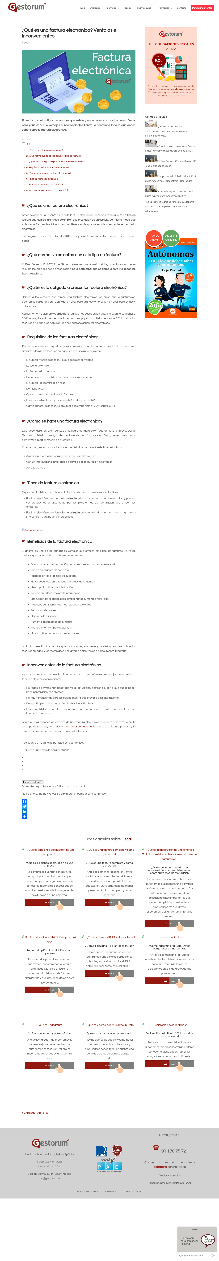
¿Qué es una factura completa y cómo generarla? (109, 864)
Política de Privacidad (87, 1192)
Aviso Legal (111, 1192)
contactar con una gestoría (82, 726)
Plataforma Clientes (202, 8)
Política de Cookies (133, 1192)
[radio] (80, 757)
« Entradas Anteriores (35, 1112)
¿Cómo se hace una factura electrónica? (50, 173)
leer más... (49, 902)
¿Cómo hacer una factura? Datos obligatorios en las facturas (169, 947)
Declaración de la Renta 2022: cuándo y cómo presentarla (169, 1035)
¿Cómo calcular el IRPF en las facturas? (109, 946)
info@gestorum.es (49, 1178)
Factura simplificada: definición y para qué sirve (49, 952)
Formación (164, 8)
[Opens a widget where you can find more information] (197, 1243)
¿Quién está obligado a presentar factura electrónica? (57, 161)
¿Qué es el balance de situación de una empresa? (49, 864)
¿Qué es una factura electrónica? (46, 150)
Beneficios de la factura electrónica (47, 184)
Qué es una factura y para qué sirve (49, 1033)
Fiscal (25, 42)
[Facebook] (78, 801)
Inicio (82, 8)
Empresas (94, 8)
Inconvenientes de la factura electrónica (49, 190)
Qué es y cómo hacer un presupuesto (109, 1033)
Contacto (181, 8)
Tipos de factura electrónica (43, 179)
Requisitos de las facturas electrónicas (49, 167)
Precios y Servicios (170, 1175)
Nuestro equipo (143, 8)
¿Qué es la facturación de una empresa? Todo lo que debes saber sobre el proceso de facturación (169, 870)
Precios (127, 8)
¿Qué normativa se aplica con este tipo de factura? (55, 156)
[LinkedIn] (78, 811)
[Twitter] (78, 806)
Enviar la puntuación (32, 782)
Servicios (111, 8)
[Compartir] (78, 816)
